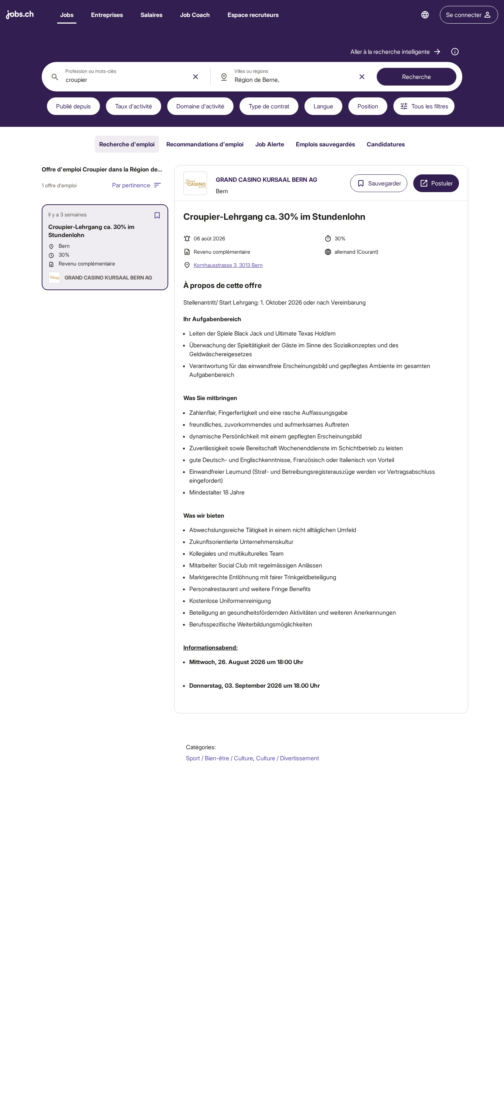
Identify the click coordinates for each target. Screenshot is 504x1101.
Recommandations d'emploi (205, 143)
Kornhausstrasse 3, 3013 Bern (228, 265)
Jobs (66, 14)
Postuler (442, 183)
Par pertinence (131, 184)
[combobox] (126, 77)
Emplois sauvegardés (325, 143)
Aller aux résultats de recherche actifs (321, 172)
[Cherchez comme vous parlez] (455, 51)
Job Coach (195, 14)
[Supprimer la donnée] (195, 76)
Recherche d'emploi (127, 143)
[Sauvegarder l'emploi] (157, 215)
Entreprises (107, 14)
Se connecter (463, 14)
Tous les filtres (429, 106)
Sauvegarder (384, 183)
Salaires (151, 14)
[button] (396, 51)
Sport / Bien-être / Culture (219, 757)
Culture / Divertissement (287, 757)
